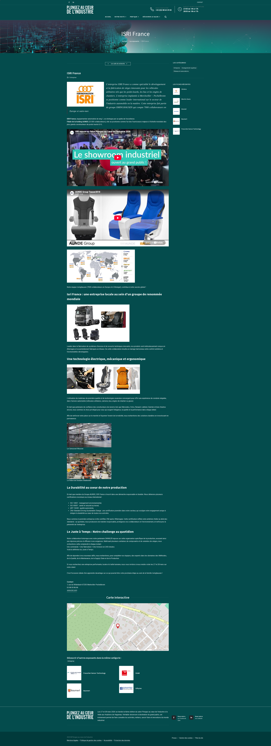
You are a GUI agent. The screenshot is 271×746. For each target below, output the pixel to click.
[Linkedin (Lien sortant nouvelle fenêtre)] (191, 717)
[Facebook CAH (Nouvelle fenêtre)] (69, 2)
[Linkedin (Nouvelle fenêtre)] (73, 2)
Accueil (124, 41)
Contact (200, 2)
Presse (174, 738)
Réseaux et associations (181, 71)
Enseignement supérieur (189, 68)
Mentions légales (72, 740)
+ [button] (70, 606)
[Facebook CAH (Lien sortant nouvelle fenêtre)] (174, 717)
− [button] (73, 606)
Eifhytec (139, 688)
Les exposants (134, 41)
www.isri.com (72, 590)
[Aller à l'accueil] (80, 9)
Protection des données (122, 740)
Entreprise (71, 661)
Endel (138, 673)
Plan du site (199, 738)
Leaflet (149, 649)
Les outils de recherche (118, 63)
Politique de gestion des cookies (91, 740)
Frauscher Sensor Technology (94, 673)
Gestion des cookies (186, 738)
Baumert (86, 691)
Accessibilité (108, 740)
